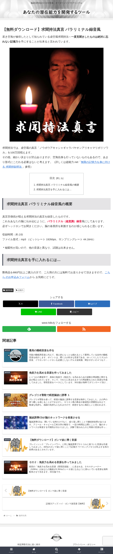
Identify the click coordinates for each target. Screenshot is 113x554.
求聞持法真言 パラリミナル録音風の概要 (57, 184)
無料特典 (9, 290)
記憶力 (20, 290)
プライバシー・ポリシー (84, 544)
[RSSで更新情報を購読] (84, 329)
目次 (52, 178)
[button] (74, 312)
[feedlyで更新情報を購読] (29, 329)
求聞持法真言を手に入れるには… (54, 189)
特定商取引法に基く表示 (29, 544)
